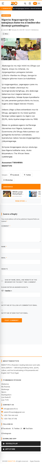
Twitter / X (18, 428)
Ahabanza (5, 384)
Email (4, 258)
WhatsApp (9, 180)
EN (39, 3)
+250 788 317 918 (10, 419)
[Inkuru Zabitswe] (30, 3)
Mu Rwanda (5, 387)
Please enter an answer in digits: (14, 287)
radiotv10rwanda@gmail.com (14, 412)
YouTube (29, 428)
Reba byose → (21, 201)
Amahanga (5, 389)
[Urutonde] (2, 3)
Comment (5, 226)
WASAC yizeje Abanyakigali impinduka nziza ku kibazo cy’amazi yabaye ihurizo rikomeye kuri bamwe (18, 193)
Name (4, 246)
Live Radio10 (6, 397)
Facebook (15, 175)
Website (4, 269)
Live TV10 (5, 400)
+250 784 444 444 (11, 415)
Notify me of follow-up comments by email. (19, 305)
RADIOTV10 (11, 461)
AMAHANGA (6, 15)
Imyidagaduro (6, 395)
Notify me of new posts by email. (14, 313)
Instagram (7, 433)
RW (35, 3)
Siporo (3, 392)
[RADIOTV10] (14, 3)
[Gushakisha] (25, 3)
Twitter (28, 175)
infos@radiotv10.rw (11, 409)
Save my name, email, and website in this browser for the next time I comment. (21, 281)
